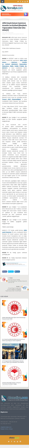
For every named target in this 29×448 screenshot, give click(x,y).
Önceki (11, 278)
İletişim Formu (4, 429)
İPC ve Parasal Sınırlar (11, 34)
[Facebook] (20, 1)
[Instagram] (27, 1)
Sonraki (17, 286)
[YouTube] (25, 1)
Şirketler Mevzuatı (20, 34)
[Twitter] (18, 1)
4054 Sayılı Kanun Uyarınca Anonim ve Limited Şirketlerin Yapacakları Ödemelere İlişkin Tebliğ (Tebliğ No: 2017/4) (14, 64)
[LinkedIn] (23, 1)
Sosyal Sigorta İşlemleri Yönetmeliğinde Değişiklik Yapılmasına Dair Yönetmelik (13, 289)
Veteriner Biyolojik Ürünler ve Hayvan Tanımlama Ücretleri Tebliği (11, 383)
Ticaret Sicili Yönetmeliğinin (11, 99)
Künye (11, 429)
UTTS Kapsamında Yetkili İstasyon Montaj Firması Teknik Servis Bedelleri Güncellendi (13, 361)
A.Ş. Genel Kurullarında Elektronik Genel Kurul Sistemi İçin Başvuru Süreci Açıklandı (13, 340)
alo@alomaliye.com (6, 427)
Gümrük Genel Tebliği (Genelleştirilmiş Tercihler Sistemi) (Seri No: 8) (17, 281)
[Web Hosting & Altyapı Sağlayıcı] (14, 437)
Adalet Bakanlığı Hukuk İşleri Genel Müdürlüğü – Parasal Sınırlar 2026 (14, 318)
